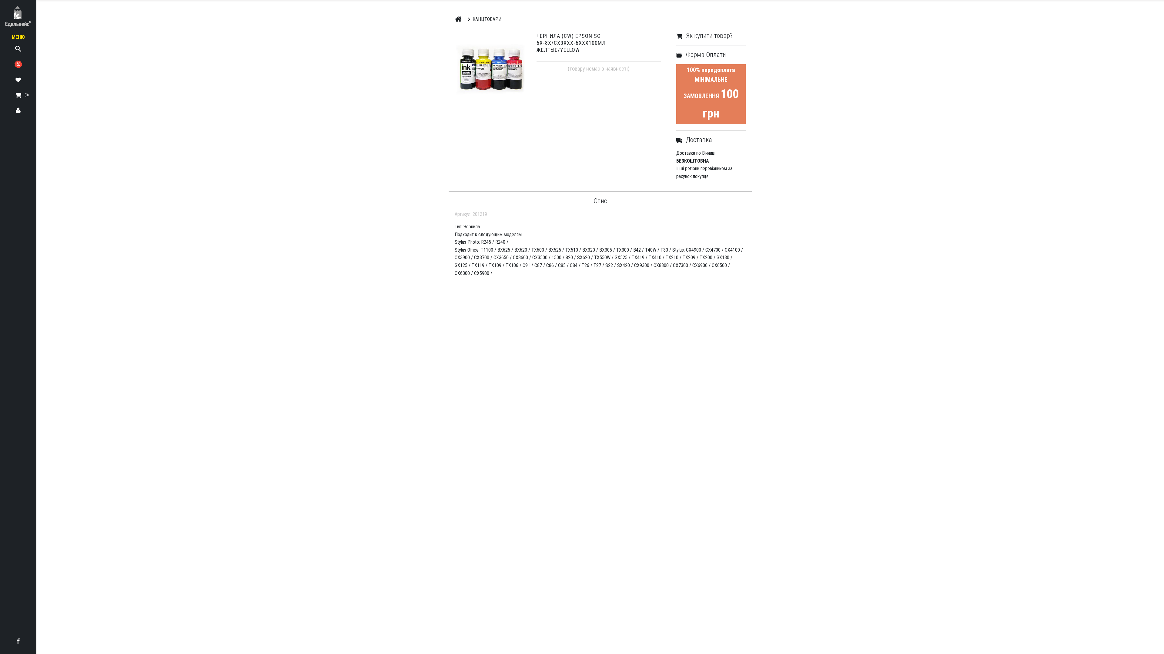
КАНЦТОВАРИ (487, 19)
